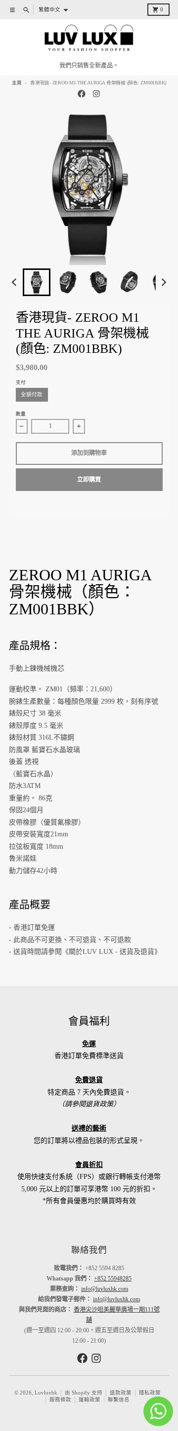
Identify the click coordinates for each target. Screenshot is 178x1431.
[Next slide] (163, 282)
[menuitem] (36, 282)
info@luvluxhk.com (104, 1288)
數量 (21, 413)
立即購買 (89, 479)
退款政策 (121, 1392)
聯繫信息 (119, 1399)
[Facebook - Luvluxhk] (82, 94)
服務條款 (60, 1399)
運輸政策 (89, 1399)
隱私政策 (150, 1392)
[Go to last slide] (15, 282)
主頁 (17, 82)
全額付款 (32, 394)
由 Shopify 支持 (83, 1392)
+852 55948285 (113, 1278)
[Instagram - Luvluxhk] (96, 94)
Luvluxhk (46, 1392)
